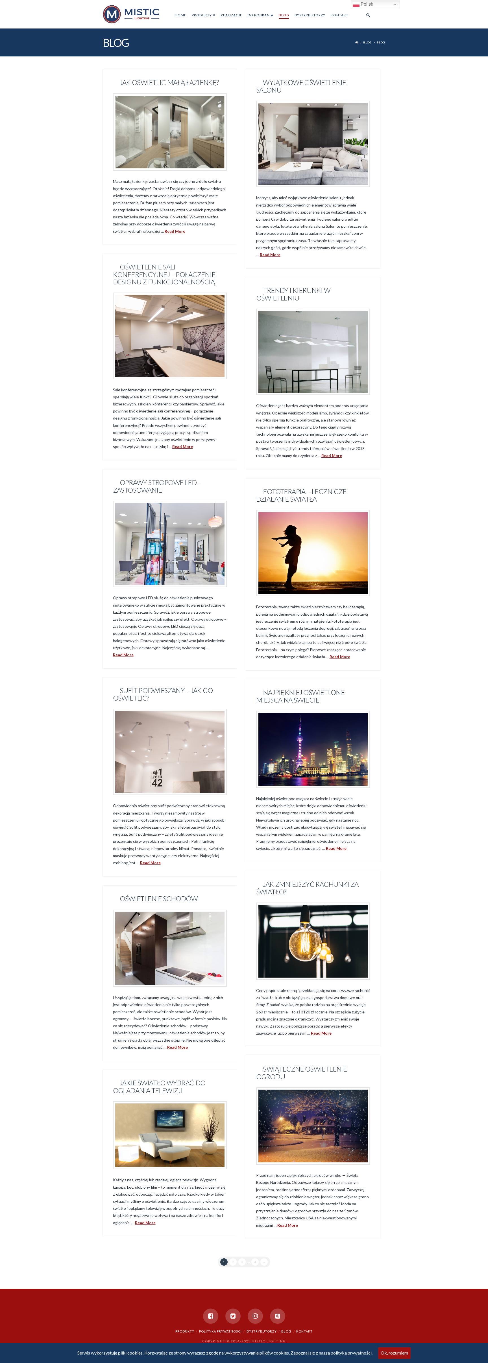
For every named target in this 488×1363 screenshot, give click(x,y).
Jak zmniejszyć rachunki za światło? (307, 888)
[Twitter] (233, 1316)
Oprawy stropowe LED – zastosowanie (157, 486)
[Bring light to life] (131, 14)
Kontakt (304, 1331)
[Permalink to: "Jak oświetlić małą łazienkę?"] (170, 132)
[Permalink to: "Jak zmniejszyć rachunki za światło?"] (313, 941)
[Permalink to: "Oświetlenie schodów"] (170, 948)
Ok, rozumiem (394, 1352)
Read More (175, 231)
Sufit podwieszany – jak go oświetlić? (163, 694)
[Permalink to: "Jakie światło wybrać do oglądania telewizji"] (170, 1135)
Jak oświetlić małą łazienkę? (169, 82)
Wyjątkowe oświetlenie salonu (301, 86)
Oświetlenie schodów (158, 899)
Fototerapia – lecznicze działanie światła (301, 495)
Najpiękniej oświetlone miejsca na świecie (300, 696)
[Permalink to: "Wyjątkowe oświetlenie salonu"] (313, 144)
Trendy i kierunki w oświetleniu (293, 294)
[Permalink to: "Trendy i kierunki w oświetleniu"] (313, 352)
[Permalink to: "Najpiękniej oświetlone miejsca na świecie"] (313, 749)
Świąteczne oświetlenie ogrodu (301, 1072)
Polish (366, 4)
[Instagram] (255, 1316)
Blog (367, 42)
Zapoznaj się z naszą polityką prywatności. (331, 1352)
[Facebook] (210, 1316)
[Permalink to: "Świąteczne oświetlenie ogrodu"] (313, 1126)
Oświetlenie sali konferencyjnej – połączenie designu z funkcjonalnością (164, 274)
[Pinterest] (277, 1316)
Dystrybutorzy (262, 1331)
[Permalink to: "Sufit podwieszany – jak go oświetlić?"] (170, 752)
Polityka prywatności (220, 1331)
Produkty (184, 1331)
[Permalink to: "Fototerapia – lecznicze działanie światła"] (313, 553)
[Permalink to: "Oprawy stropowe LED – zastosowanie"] (170, 544)
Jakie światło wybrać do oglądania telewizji (159, 1086)
